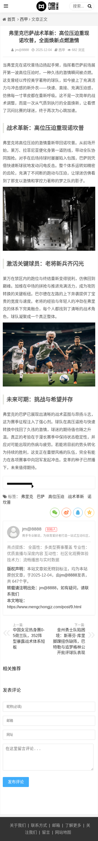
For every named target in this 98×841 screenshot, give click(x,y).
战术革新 (76, 496)
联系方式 (39, 825)
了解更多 (73, 825)
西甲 (24, 19)
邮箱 (56, 825)
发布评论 (16, 782)
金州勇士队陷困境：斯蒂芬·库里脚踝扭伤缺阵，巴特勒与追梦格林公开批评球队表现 (69, 641)
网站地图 (63, 832)
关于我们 (18, 825)
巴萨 (41, 496)
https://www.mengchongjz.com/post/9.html (44, 607)
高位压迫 (56, 496)
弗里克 (27, 496)
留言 (46, 832)
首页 (11, 19)
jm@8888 (22, 50)
